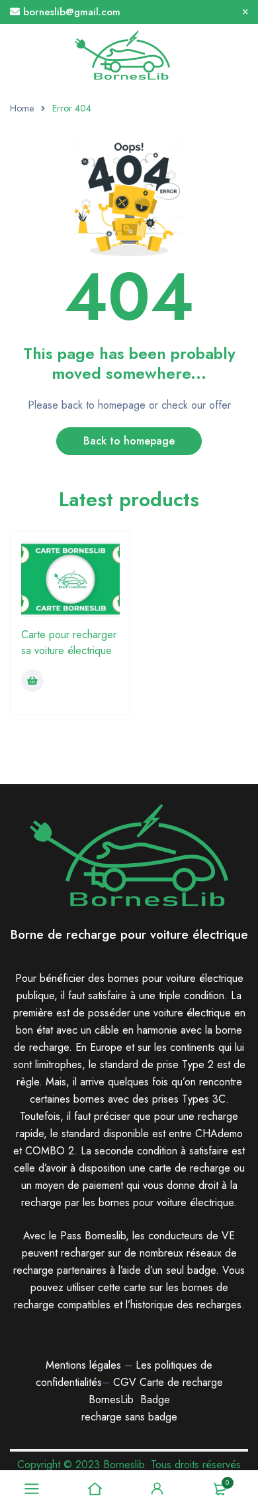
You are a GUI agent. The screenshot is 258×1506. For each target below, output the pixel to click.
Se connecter (157, 1488)
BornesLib (111, 1399)
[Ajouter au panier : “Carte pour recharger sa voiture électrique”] (32, 680)
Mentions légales (83, 1365)
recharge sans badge (129, 1416)
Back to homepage (129, 440)
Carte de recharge (181, 1382)
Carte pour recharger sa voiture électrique (68, 642)
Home (22, 108)
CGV (124, 1382)
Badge (155, 1399)
